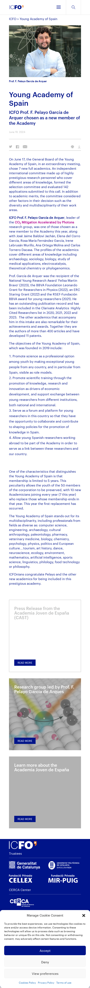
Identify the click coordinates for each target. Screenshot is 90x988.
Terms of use (63, 982)
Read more (25, 662)
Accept (45, 950)
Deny (45, 962)
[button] (84, 915)
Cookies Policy (27, 982)
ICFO (12, 19)
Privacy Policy (46, 982)
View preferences (45, 973)
